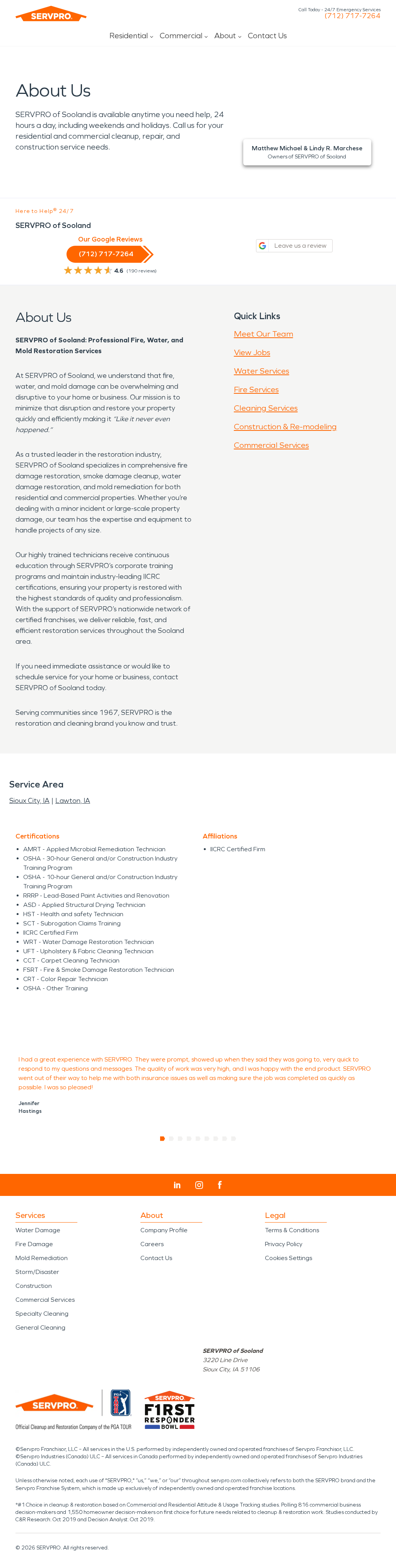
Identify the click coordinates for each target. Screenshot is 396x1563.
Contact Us (267, 35)
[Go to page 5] (198, 1138)
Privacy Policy (283, 1244)
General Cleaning (40, 1327)
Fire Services (256, 389)
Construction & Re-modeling (285, 427)
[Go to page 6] (207, 1138)
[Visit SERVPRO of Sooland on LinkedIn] (177, 1185)
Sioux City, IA (29, 800)
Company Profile (164, 1230)
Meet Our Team (263, 334)
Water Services (261, 371)
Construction (33, 1285)
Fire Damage (34, 1244)
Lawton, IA (72, 800)
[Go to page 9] (233, 1138)
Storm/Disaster (37, 1272)
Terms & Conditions (292, 1230)
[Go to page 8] (224, 1138)
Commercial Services (271, 445)
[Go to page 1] (162, 1138)
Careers (152, 1244)
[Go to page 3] (180, 1138)
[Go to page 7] (216, 1138)
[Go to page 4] (189, 1138)
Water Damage (37, 1230)
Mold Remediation (41, 1258)
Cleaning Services (266, 408)
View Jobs (252, 352)
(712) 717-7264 (352, 16)
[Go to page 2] (171, 1138)
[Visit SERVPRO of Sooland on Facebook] (220, 1185)
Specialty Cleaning (41, 1313)
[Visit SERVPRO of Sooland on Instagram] (199, 1185)
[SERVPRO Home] (51, 13)
